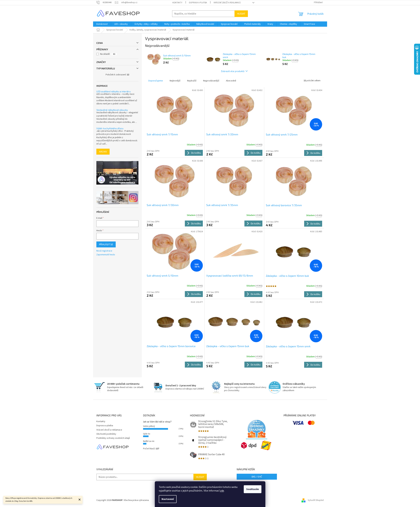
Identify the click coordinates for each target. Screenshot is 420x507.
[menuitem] (102, 24)
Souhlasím (252, 489)
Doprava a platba (198, 2)
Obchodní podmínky (106, 434)
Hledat (241, 13)
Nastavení (168, 499)
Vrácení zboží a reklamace (227, 2)
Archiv (103, 151)
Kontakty (177, 2)
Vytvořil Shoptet (316, 500)
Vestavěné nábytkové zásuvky (112, 110)
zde (222, 490)
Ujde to (146, 433)
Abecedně (231, 80)
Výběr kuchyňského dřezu (109, 128)
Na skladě (107, 54)
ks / (257, 476)
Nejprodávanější (211, 80)
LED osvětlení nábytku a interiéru (113, 91)
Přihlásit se (106, 244)
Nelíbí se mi (148, 441)
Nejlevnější (175, 80)
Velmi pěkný (149, 426)
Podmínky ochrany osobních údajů (113, 438)
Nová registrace (104, 251)
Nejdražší (191, 80)
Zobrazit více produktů (232, 71)
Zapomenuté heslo (105, 254)
